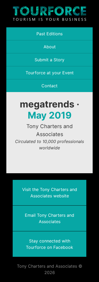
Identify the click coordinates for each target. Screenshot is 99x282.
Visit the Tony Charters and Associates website (49, 192)
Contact (49, 85)
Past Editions (49, 33)
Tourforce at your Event (50, 72)
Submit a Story (49, 59)
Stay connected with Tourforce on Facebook (49, 244)
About (50, 46)
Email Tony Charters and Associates (49, 218)
